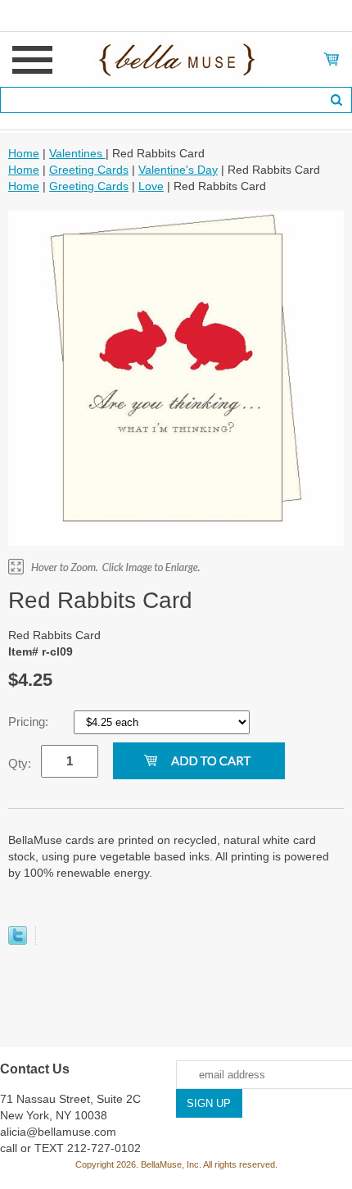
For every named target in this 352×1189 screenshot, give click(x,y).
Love (151, 186)
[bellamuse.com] (176, 58)
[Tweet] (17, 940)
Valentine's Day (178, 169)
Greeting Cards (89, 169)
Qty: (19, 763)
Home (23, 153)
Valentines (77, 153)
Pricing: (30, 721)
